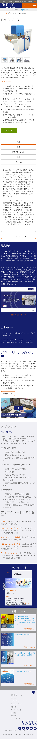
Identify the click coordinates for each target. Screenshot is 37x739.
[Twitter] (27, 728)
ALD (14, 13)
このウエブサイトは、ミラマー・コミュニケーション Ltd (18, 734)
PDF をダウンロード (18, 315)
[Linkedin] (23, 728)
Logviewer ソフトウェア (10, 528)
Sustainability (15, 698)
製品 (9, 13)
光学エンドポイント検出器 (10, 537)
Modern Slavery (15, 701)
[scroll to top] (33, 692)
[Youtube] (31, 728)
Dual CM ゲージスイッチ (10, 553)
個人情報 (13, 713)
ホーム (3, 13)
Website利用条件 (16, 710)
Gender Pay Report (16, 704)
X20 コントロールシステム (10, 544)
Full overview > (6, 82)
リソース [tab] (18, 162)
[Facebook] (19, 728)
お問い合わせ (8, 130)
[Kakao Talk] (35, 728)
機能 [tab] (18, 147)
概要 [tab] (18, 142)
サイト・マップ (15, 719)
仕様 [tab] (18, 157)
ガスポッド (5, 521)
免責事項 (13, 716)
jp (24, 5)
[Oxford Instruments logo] (7, 5)
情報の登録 (14, 707)
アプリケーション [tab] (18, 152)
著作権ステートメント (17, 695)
